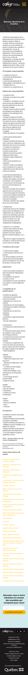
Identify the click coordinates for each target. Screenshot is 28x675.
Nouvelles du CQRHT (14, 637)
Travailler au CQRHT (14, 658)
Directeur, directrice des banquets (13, 572)
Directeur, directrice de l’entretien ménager (13, 576)
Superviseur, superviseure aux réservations (11, 471)
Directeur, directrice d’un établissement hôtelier (10, 549)
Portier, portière (7, 518)
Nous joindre (14, 660)
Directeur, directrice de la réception (13, 581)
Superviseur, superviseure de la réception (12, 465)
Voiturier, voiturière (8, 485)
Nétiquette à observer (14, 641)
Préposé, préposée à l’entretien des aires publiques (13, 500)
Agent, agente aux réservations (12, 538)
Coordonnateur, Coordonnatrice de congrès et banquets (13, 481)
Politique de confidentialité (14, 647)
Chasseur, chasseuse (9, 525)
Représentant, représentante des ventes (12, 476)
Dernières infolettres (14, 639)
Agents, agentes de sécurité (11, 534)
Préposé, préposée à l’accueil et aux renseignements (13, 505)
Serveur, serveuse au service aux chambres (12, 490)
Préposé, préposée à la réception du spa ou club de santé (13, 514)
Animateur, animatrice (9, 531)
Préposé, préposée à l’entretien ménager (12, 495)
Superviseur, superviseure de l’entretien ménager (11, 460)
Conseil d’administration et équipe (14, 653)
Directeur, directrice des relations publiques (13, 565)
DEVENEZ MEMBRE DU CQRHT (14, 655)
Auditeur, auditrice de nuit (10, 528)
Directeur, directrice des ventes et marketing (13, 554)
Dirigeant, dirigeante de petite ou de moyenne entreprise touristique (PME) (13, 543)
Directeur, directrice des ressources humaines (13, 560)
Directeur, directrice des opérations (13, 569)
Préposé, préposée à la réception (12, 510)
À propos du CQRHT (14, 651)
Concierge (6, 521)
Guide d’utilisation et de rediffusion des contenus (14, 644)
